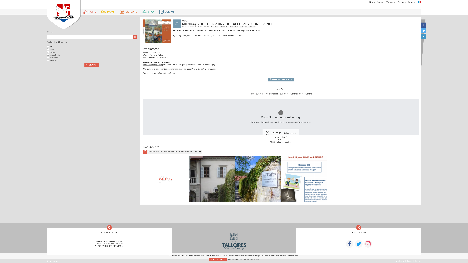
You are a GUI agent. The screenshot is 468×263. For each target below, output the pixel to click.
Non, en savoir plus (235, 259)
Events (380, 2)
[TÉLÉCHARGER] (200, 152)
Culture (215, 26)
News (372, 2)
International (233, 26)
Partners (401, 2)
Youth (241, 26)
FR (419, 2)
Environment (223, 26)
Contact (411, 2)
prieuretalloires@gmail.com (163, 73)
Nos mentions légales (251, 259)
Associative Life (250, 26)
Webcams (390, 2)
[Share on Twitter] (423, 30)
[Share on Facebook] (423, 25)
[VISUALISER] (196, 152)
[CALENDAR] (135, 37)
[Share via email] (423, 36)
